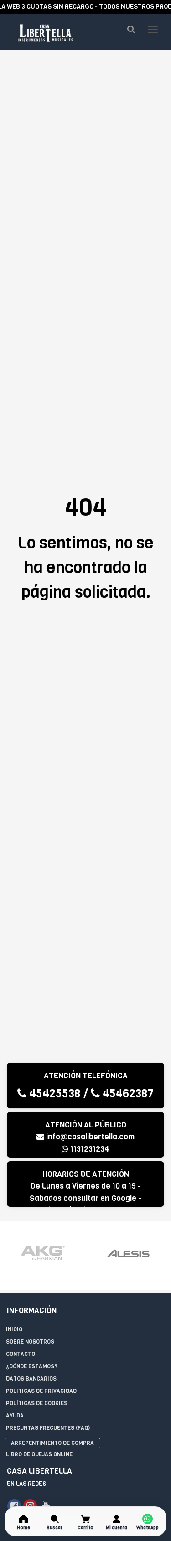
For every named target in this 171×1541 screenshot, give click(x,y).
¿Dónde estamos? (31, 1366)
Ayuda (15, 1415)
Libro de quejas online (39, 1454)
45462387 (127, 1093)
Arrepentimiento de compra (52, 1443)
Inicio (14, 1329)
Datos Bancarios (31, 1378)
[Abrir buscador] (131, 29)
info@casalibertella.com (90, 1137)
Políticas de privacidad (41, 1391)
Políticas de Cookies (36, 1403)
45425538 (53, 1093)
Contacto (20, 1354)
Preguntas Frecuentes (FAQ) (48, 1428)
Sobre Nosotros (30, 1341)
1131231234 (88, 1149)
